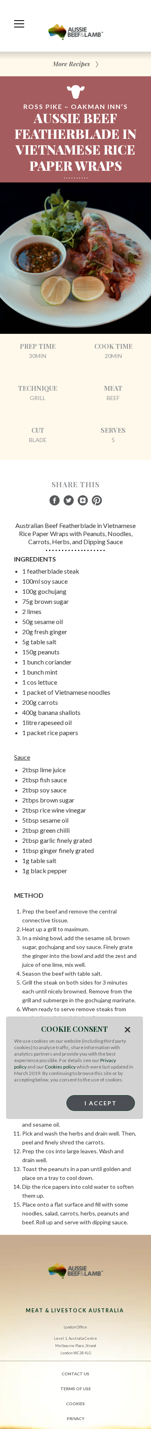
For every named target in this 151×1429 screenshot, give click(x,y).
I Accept (101, 1103)
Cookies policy (60, 1067)
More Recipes (71, 64)
